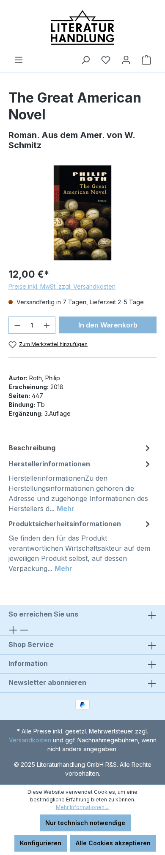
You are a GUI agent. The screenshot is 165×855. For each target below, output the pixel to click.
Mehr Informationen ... (83, 807)
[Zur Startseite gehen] (82, 27)
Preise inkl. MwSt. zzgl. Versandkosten (62, 286)
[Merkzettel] (106, 59)
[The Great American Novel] (82, 212)
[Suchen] (85, 59)
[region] (82, 212)
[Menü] (18, 59)
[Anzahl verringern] (17, 325)
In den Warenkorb (108, 325)
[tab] (80, 448)
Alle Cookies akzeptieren (113, 843)
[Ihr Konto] (126, 59)
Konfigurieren (40, 843)
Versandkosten (30, 740)
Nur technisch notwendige (85, 822)
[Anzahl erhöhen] (47, 325)
